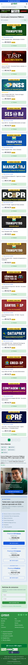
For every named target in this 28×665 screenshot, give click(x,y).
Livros (2, 625)
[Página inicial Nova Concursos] (5, 615)
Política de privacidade (17, 606)
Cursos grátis (18, 621)
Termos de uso (9, 663)
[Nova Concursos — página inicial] (14, 4)
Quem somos (4, 618)
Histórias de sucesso (19, 627)
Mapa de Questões (19, 625)
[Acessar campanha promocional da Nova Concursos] (14, 11)
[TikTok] (19, 615)
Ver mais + (3, 464)
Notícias (16, 623)
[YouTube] (26, 615)
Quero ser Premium (14, 491)
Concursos (3, 627)
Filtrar (25, 20)
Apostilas (3, 621)
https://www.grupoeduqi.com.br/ (14, 661)
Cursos (2, 623)
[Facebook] (21, 615)
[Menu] (2, 4)
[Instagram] (23, 615)
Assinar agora (14, 543)
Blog (16, 618)
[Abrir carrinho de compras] (26, 4)
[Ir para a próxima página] (19, 440)
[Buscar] (26, 7)
